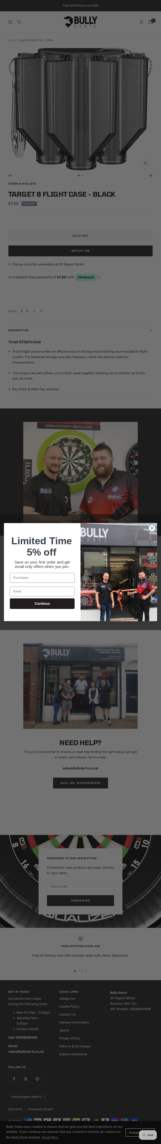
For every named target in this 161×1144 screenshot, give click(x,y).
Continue (42, 604)
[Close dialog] (152, 528)
